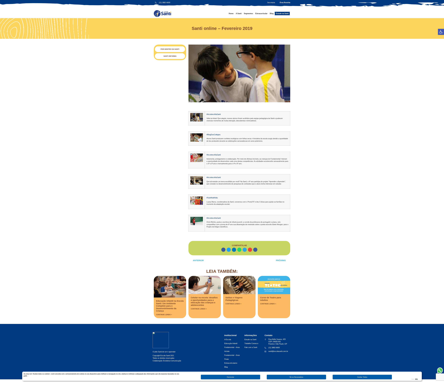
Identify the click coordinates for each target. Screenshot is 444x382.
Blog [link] (272, 13)
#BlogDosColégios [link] (213, 135)
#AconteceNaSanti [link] (214, 114)
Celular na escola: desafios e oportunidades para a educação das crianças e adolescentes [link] (204, 301)
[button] (223, 250)
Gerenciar (230, 377)
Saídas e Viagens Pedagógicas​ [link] (233, 298)
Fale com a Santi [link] (250, 347)
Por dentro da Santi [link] (170, 49)
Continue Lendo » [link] (164, 315)
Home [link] (231, 13)
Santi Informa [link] (169, 56)
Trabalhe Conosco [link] (251, 343)
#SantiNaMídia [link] (212, 198)
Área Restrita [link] (285, 2)
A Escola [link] (227, 339)
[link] (441, 32)
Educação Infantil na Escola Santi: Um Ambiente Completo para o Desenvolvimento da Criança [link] (170, 306)
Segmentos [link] (248, 13)
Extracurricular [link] (261, 13)
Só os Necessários (296, 377)
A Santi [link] (239, 13)
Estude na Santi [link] (282, 13)
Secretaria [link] (271, 2)
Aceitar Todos (362, 377)
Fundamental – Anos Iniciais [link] (232, 349)
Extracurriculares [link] (230, 363)
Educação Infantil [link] (230, 343)
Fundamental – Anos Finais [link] (232, 357)
